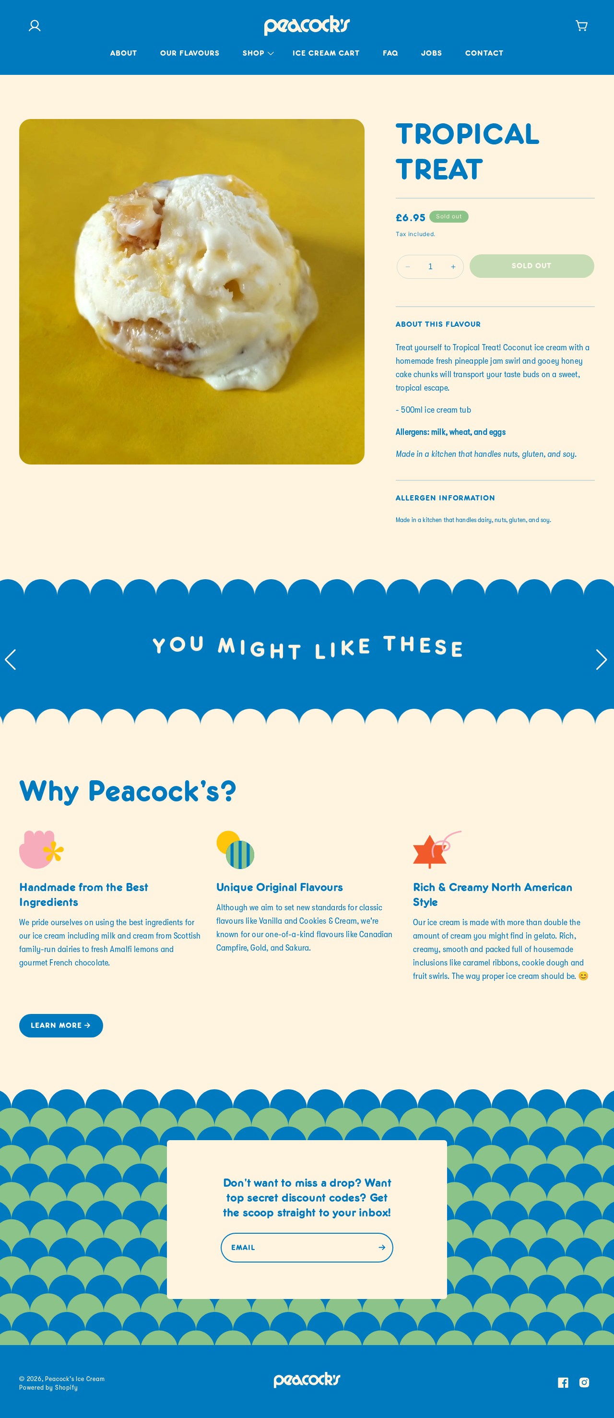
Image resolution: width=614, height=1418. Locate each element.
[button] (256, 60)
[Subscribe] (381, 1248)
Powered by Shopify (48, 1387)
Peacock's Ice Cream (75, 1378)
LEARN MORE (56, 1026)
